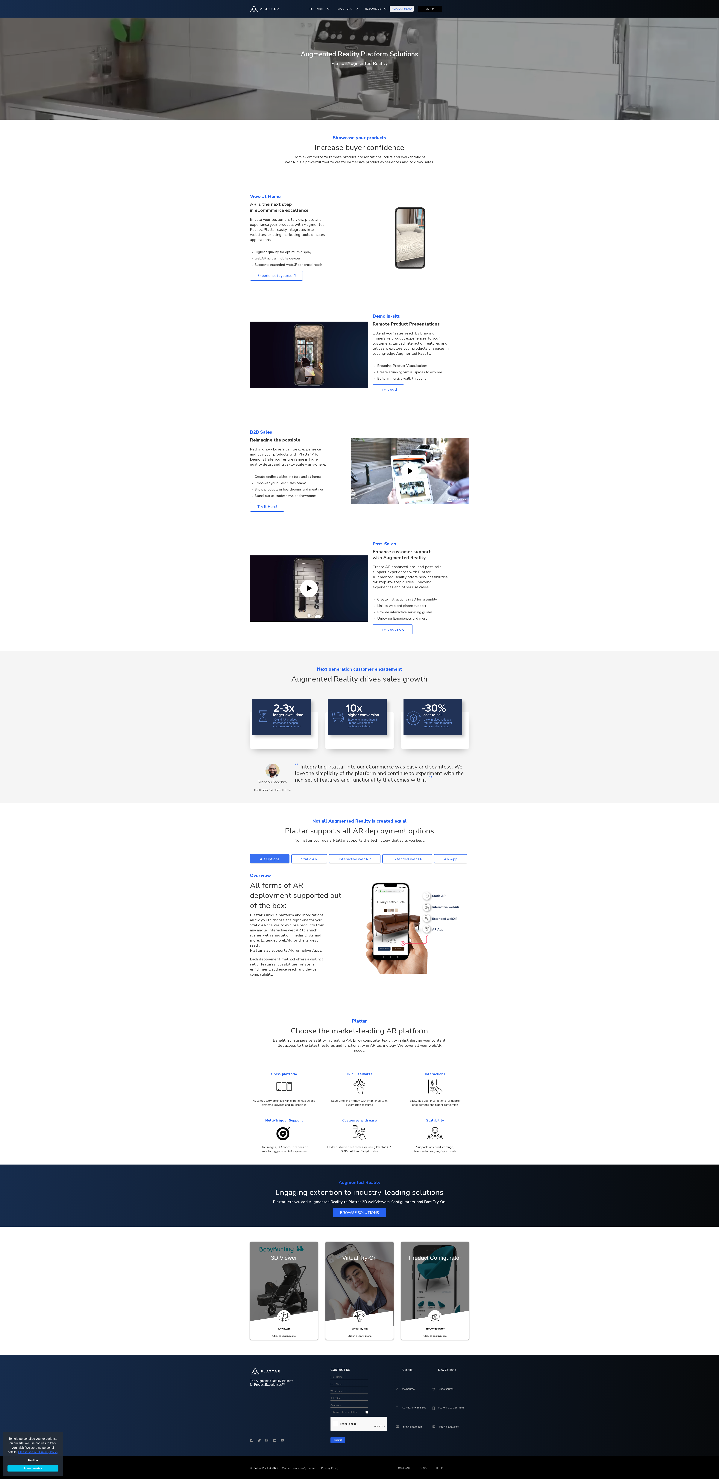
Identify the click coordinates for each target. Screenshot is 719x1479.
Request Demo (402, 8)
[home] (264, 8)
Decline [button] (33, 1460)
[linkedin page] (274, 1440)
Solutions (344, 8)
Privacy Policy (330, 1467)
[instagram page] (267, 1440)
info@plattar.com (413, 1426)
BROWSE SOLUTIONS (359, 1212)
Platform (316, 8)
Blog (423, 1468)
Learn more (284, 1331)
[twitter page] (259, 1440)
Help (439, 1468)
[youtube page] (282, 1440)
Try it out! (388, 389)
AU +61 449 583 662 (414, 1407)
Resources (373, 8)
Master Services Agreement (299, 1467)
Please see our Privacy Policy (38, 1452)
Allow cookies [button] (33, 1468)
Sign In (430, 8)
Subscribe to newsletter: (344, 1412)
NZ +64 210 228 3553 (451, 1407)
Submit (338, 1440)
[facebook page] (251, 1440)
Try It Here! (267, 506)
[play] (410, 471)
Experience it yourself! (276, 275)
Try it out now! (392, 629)
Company (404, 1468)
